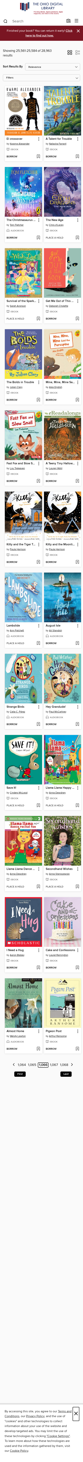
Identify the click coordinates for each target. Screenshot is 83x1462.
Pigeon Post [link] (54, 1031)
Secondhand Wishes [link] (59, 869)
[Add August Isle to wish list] (77, 643)
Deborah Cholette (58, 306)
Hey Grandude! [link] (56, 707)
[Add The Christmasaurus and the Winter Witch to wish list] (38, 237)
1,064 (22, 1065)
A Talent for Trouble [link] (59, 139)
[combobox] (33, 21)
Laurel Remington (58, 955)
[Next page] (71, 1065)
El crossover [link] (14, 139)
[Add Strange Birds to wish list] (38, 724)
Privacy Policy (35, 1416)
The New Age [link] (54, 220)
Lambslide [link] (13, 625)
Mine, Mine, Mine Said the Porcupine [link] (61, 382)
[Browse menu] (76, 21)
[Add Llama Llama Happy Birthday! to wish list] (77, 805)
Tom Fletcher (17, 225)
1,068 (64, 1065)
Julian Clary (16, 387)
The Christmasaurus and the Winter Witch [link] (22, 220)
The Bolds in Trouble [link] (20, 382)
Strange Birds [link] (15, 707)
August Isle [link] (53, 625)
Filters (10, 77)
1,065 (32, 1065)
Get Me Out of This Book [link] (61, 301)
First (20, 1074)
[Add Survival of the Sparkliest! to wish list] (38, 318)
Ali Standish (55, 630)
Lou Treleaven (17, 468)
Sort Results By (13, 66)
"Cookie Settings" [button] (58, 1436)
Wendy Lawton (18, 1036)
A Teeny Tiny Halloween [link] (61, 463)
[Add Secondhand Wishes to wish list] (77, 886)
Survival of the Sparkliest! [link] (22, 301)
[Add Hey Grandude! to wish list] (77, 724)
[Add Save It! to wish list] (38, 805)
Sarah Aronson (18, 306)
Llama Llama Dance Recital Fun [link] (22, 869)
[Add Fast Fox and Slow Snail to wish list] (38, 481)
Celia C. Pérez (17, 711)
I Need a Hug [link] (15, 950)
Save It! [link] (11, 788)
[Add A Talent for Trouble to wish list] (77, 156)
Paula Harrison (18, 549)
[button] (69, 54)
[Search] (5, 21)
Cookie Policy (19, 1451)
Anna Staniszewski (59, 873)
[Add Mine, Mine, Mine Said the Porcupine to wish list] (77, 400)
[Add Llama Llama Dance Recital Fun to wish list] (38, 886)
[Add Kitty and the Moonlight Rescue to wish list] (77, 562)
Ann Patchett (17, 630)
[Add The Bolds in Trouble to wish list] (38, 400)
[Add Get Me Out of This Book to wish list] (77, 318)
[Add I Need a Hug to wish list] (38, 967)
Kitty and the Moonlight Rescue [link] (61, 544)
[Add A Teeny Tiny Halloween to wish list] (77, 481)
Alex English (55, 387)
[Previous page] (13, 1065)
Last (66, 1074)
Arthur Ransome (58, 1036)
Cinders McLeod (18, 792)
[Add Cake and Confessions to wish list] (77, 967)
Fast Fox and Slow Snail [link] (22, 463)
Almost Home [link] (15, 1031)
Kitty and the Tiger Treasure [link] (22, 544)
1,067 (54, 1065)
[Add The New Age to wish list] (77, 237)
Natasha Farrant (57, 143)
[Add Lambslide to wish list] (38, 643)
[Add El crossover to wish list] (38, 156)
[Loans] (68, 21)
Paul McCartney (57, 711)
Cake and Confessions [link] (60, 950)
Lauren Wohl (55, 468)
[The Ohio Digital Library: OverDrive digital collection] (41, 8)
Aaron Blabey (17, 955)
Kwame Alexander (20, 143)
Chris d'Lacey (56, 225)
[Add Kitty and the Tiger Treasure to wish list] (38, 562)
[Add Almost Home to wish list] (38, 1049)
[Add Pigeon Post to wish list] (77, 1049)
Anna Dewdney (57, 792)
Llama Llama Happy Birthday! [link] (61, 788)
